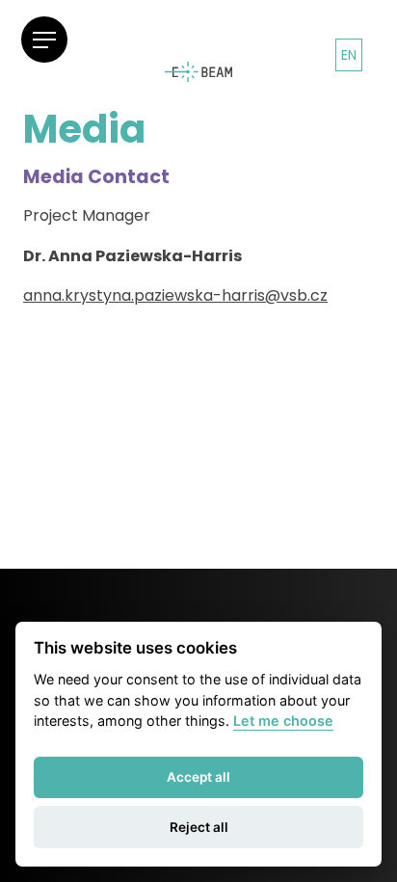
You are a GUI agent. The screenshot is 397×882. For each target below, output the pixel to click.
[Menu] (44, 39)
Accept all (198, 777)
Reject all (199, 827)
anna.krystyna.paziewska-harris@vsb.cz (175, 295)
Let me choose (283, 720)
